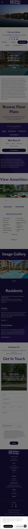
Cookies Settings (19, 526)
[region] (14, 522)
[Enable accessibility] (25, 526)
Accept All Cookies (8, 526)
